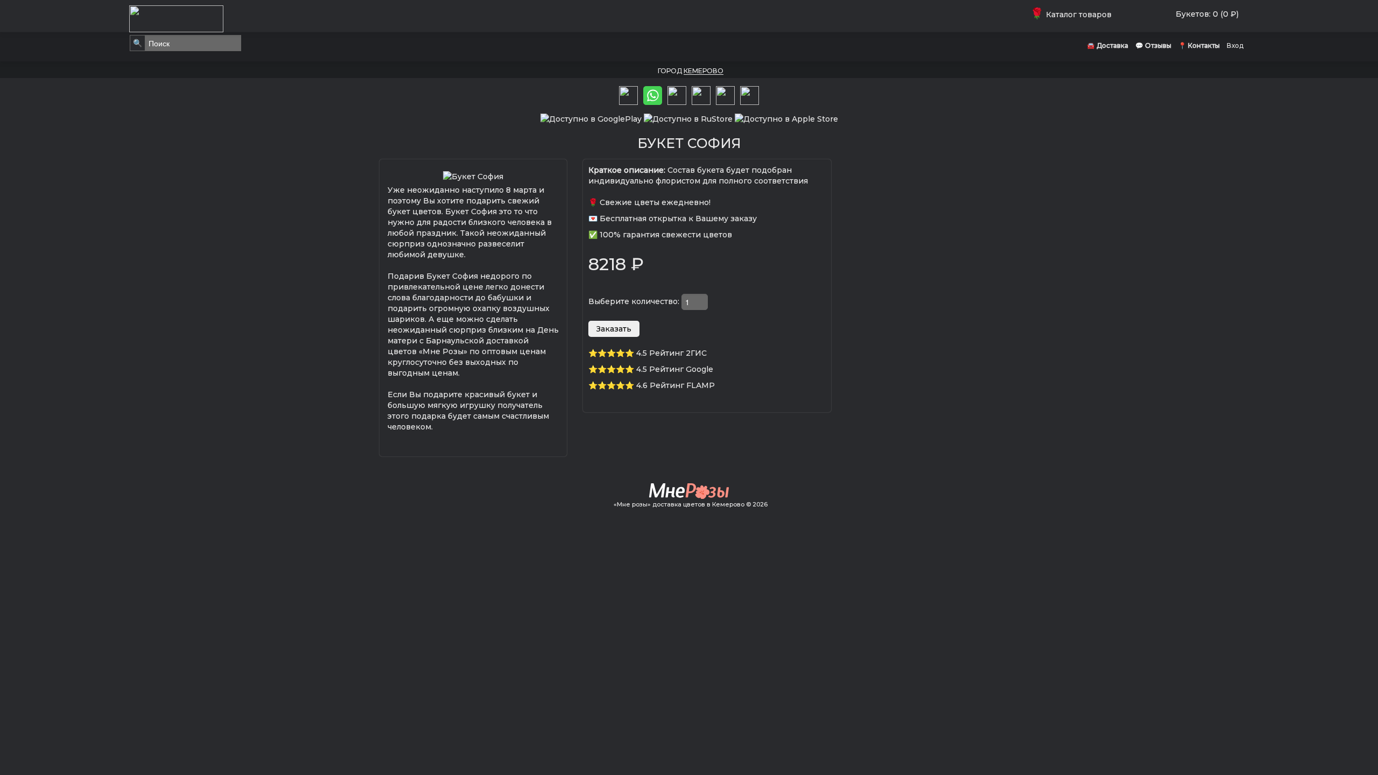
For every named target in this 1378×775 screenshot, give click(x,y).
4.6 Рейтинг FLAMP (675, 385)
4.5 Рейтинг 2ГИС (671, 353)
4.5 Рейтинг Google (674, 369)
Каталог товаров (1073, 14)
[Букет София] (473, 175)
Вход (1235, 45)
